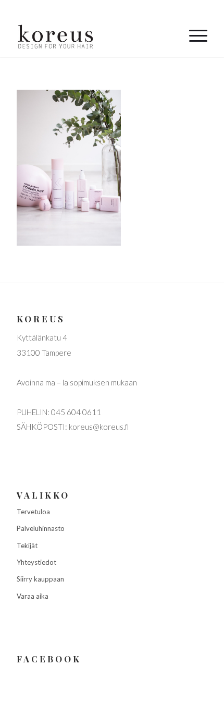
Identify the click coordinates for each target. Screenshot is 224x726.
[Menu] (193, 36)
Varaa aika (32, 596)
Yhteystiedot (36, 562)
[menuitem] (193, 36)
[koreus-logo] (93, 36)
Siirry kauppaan (40, 579)
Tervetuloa (33, 511)
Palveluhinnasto (41, 528)
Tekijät (27, 545)
